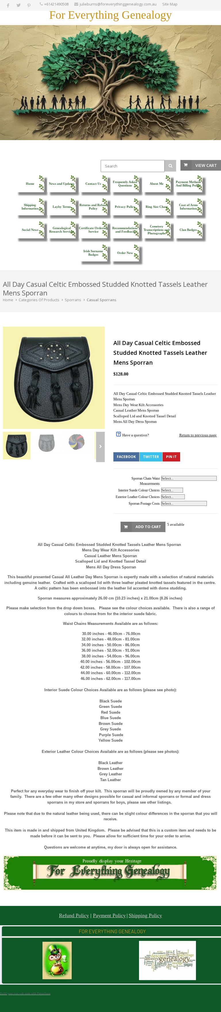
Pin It (171, 456)
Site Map (170, 4)
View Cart (206, 165)
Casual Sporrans (101, 299)
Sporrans (73, 299)
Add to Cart (148, 526)
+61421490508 (56, 4)
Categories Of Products (39, 299)
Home (8, 299)
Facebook (126, 456)
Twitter (151, 456)
